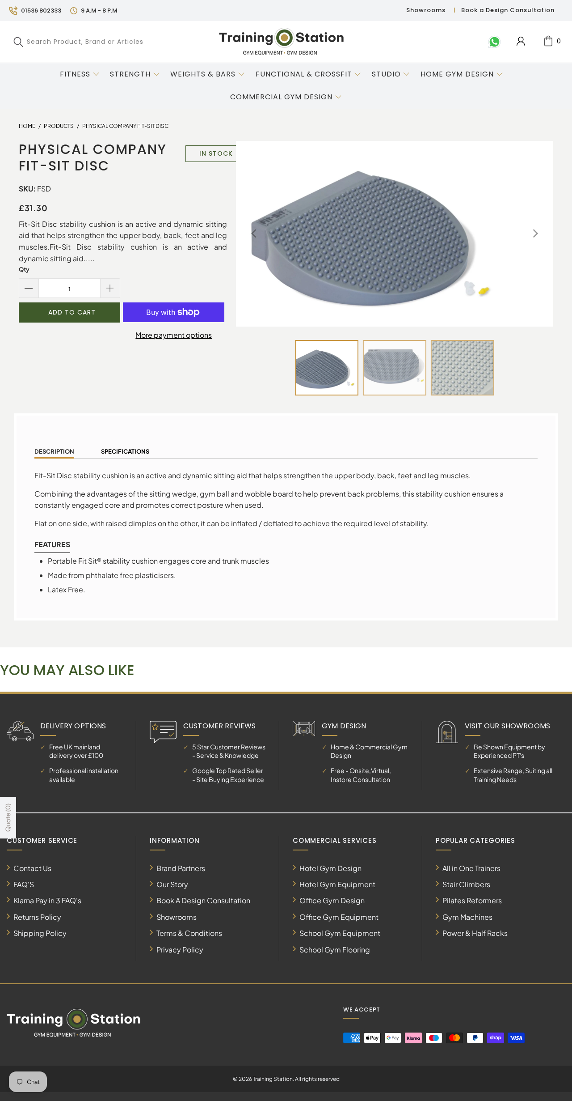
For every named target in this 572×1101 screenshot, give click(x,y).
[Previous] (254, 234)
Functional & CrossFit (304, 74)
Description (54, 451)
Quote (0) (8, 817)
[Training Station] (281, 41)
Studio (386, 74)
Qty (24, 269)
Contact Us (32, 868)
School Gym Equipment (339, 933)
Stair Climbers (466, 884)
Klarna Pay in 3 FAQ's (47, 900)
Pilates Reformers (472, 900)
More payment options (173, 335)
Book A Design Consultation (203, 900)
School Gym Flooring (334, 949)
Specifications (125, 451)
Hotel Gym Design (330, 868)
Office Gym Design (332, 900)
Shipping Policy (40, 933)
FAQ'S (23, 884)
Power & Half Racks (475, 933)
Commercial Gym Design (282, 97)
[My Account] (521, 41)
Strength (130, 74)
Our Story (172, 884)
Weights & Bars (203, 74)
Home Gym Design (457, 74)
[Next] (535, 234)
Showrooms (426, 10)
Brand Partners (180, 868)
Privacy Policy (179, 949)
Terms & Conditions (189, 933)
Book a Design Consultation (508, 10)
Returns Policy (37, 917)
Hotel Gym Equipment (337, 884)
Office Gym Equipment (339, 917)
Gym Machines (467, 917)
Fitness (75, 74)
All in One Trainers (471, 868)
